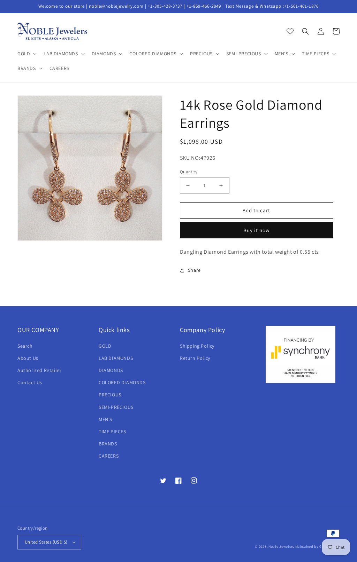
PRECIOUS (110, 394)
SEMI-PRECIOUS (116, 407)
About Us (27, 358)
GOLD (105, 346)
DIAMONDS (111, 370)
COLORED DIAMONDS (122, 382)
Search (25, 346)
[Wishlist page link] (290, 31)
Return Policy (195, 358)
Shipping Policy (197, 346)
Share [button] (194, 270)
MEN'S (105, 419)
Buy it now (256, 230)
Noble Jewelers (281, 546)
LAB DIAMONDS (116, 358)
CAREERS (109, 456)
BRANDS (108, 444)
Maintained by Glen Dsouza (317, 546)
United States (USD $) (46, 542)
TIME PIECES (112, 431)
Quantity (188, 172)
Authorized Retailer (39, 370)
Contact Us (29, 382)
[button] (26, 53)
